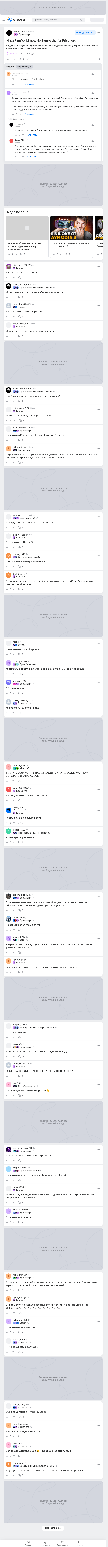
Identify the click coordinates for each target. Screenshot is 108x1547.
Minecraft (25, 768)
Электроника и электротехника (37, 1027)
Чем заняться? (27, 518)
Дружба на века (28, 664)
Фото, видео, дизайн (29, 557)
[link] (27, 237)
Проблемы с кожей (30, 1170)
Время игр (24, 34)
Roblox (21, 940)
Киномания (24, 450)
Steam (21, 307)
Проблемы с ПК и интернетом (36, 287)
